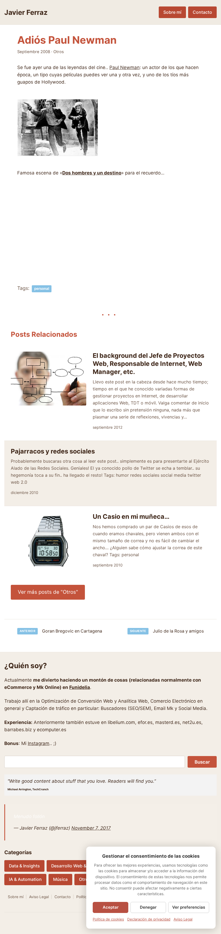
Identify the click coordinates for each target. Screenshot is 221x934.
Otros (58, 51)
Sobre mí (172, 12)
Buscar (202, 762)
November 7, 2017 (91, 828)
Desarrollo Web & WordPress (80, 865)
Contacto (202, 12)
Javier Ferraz (26, 12)
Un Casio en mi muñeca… (131, 516)
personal (41, 288)
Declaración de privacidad (148, 919)
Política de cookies (108, 919)
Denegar (148, 907)
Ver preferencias (188, 907)
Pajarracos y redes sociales (53, 451)
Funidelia (79, 687)
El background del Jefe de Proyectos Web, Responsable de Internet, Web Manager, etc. (148, 364)
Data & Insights (24, 865)
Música (60, 879)
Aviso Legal (39, 897)
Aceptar (111, 907)
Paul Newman (124, 67)
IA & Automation (25, 879)
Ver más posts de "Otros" (48, 592)
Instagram (38, 743)
